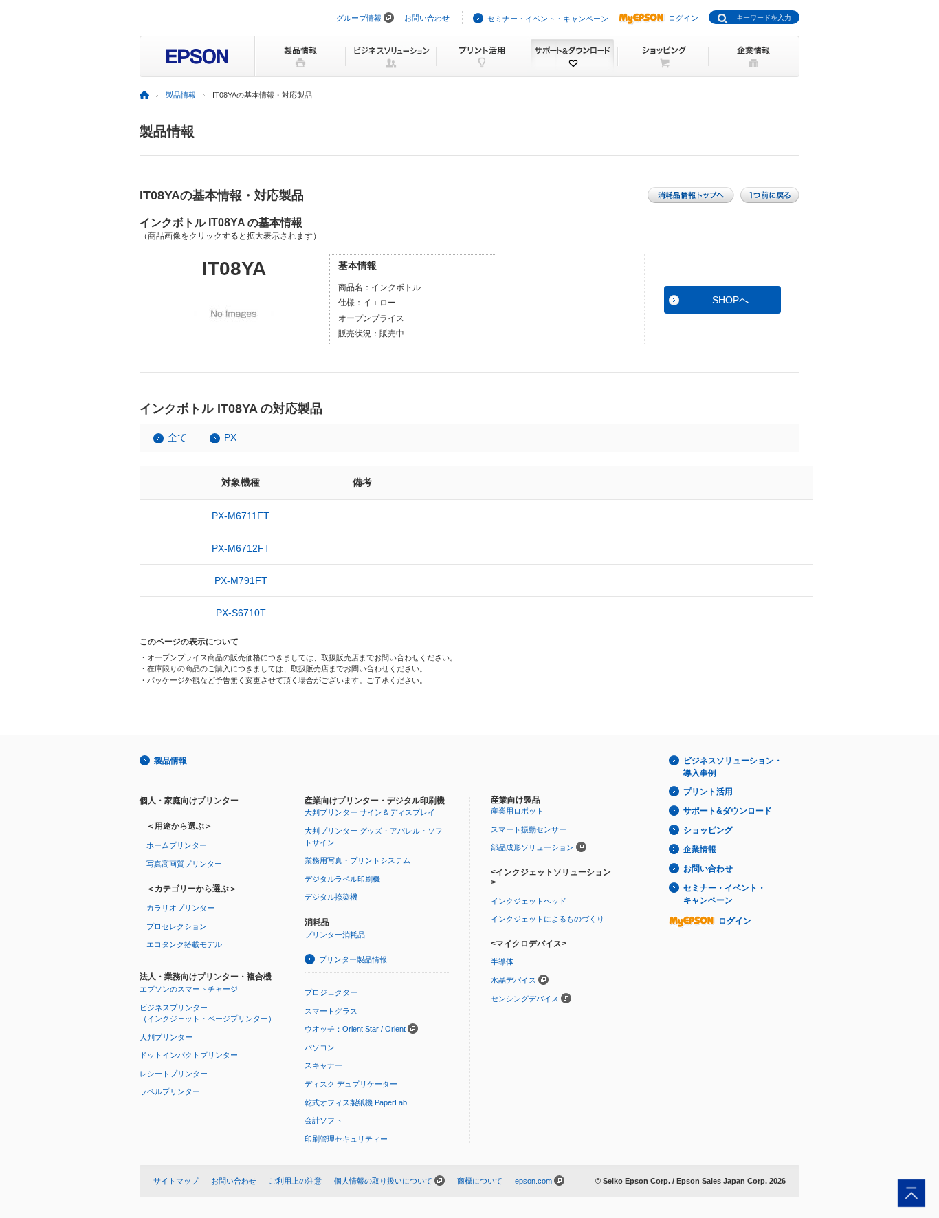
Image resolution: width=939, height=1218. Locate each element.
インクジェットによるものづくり (547, 919)
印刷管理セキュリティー (346, 1139)
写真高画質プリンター (184, 864)
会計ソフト (323, 1120)
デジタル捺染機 (331, 897)
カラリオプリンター (180, 908)
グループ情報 (359, 18)
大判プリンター (166, 1037)
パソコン (320, 1047)
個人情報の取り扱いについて (383, 1181)
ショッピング (708, 830)
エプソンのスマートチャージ (189, 989)
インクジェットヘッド (528, 901)
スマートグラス (331, 1011)
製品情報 (181, 95)
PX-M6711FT (240, 515)
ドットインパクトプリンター (189, 1055)
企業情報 (699, 849)
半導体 (502, 961)
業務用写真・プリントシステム (357, 860)
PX (230, 437)
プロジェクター (331, 992)
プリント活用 (708, 791)
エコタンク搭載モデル (184, 944)
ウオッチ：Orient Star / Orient (355, 1029)
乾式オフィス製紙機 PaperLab (356, 1102)
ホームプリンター (176, 845)
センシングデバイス (525, 998)
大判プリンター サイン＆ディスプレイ (370, 812)
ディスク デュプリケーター (351, 1084)
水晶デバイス (513, 980)
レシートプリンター (174, 1073)
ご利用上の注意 (295, 1181)
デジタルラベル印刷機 (342, 879)
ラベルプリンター (170, 1091)
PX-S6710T (241, 612)
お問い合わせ (427, 18)
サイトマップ (176, 1181)
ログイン (683, 18)
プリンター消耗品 (335, 935)
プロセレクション (176, 926)
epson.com (533, 1181)
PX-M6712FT (241, 548)
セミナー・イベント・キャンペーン (547, 18)
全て (177, 437)
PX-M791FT (240, 580)
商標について (479, 1181)
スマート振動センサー (528, 829)
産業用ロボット (517, 811)
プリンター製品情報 (353, 959)
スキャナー (323, 1065)
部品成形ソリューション (532, 847)
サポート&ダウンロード (727, 811)
